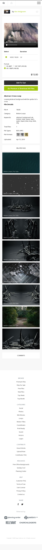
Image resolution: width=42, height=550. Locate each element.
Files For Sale (21, 385)
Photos (21, 412)
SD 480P (9, 66)
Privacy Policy (21, 491)
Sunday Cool (21, 468)
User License (21, 488)
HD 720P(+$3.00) (20, 66)
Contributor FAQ (21, 455)
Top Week (21, 395)
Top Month (21, 399)
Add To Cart (21, 83)
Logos (21, 439)
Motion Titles (21, 422)
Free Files (21, 389)
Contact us (21, 494)
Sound (21, 432)
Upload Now (21, 452)
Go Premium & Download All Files (21, 88)
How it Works (21, 448)
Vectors (21, 435)
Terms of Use (21, 484)
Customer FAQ (21, 481)
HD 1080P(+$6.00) (12, 68)
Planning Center (21, 471)
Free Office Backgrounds (21, 464)
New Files (21, 392)
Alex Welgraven (20, 11)
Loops (21, 418)
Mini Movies (21, 415)
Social (21, 408)
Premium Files (21, 382)
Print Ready (21, 428)
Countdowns (21, 425)
